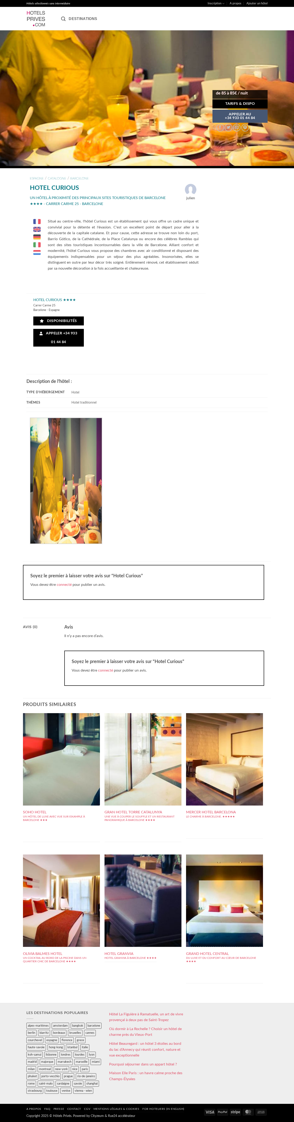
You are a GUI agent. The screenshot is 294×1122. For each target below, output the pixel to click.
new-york (61, 1069)
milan (31, 1069)
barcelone (79, 178)
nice (74, 1069)
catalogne (57, 178)
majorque (47, 1061)
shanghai (92, 1083)
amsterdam (60, 1025)
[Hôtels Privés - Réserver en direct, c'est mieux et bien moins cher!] (40, 18)
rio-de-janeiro (86, 1076)
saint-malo (46, 1083)
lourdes (80, 1054)
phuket (32, 1076)
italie (85, 1047)
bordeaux (59, 1032)
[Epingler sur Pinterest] (245, 127)
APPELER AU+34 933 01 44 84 (240, 116)
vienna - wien (83, 1090)
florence (67, 1040)
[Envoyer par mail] (236, 127)
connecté (64, 585)
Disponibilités (61, 321)
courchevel (35, 1040)
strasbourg (35, 1090)
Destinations (83, 19)
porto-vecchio (50, 1076)
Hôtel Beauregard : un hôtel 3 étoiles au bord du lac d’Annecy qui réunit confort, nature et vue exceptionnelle (145, 1049)
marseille (82, 1061)
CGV (87, 1109)
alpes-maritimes (38, 1025)
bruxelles (75, 1032)
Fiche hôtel (61, 750)
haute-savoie (36, 1047)
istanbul (72, 1047)
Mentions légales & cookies (116, 1109)
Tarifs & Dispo (240, 103)
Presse (59, 1109)
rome (31, 1083)
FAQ (47, 1109)
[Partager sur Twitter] (228, 127)
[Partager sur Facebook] (220, 127)
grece (80, 1040)
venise (66, 1090)
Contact (74, 1109)
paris (85, 1069)
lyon (91, 1054)
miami (96, 1061)
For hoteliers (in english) (163, 1109)
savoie (78, 1083)
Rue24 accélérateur (121, 1116)
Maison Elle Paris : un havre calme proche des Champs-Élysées (145, 1076)
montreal (45, 1069)
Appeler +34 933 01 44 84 (60, 338)
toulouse (51, 1090)
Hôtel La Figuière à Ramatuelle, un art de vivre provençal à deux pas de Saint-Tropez (146, 1017)
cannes (89, 1032)
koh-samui (34, 1054)
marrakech (64, 1061)
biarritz (44, 1032)
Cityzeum (97, 1116)
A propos (235, 3)
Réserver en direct (61, 740)
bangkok (77, 1025)
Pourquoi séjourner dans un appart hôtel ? (143, 1064)
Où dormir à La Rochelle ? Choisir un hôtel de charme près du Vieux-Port (145, 1032)
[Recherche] (63, 19)
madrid (32, 1061)
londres (66, 1054)
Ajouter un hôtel (257, 3)
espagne (37, 178)
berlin (31, 1032)
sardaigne (63, 1083)
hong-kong (56, 1047)
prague (68, 1076)
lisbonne (51, 1054)
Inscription (214, 3)
